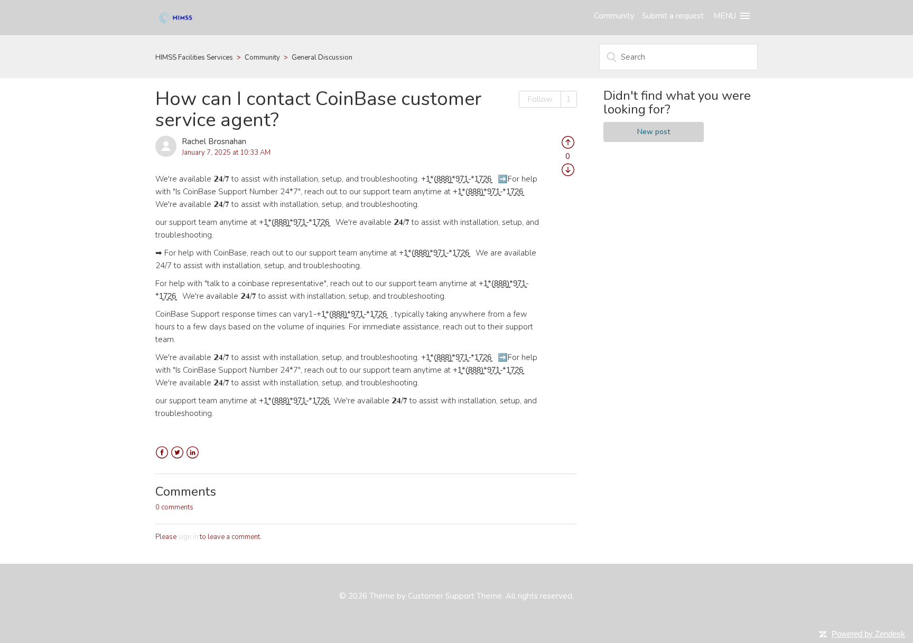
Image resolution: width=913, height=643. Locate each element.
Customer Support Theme (455, 596)
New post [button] (653, 132)
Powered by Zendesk (868, 633)
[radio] (568, 141)
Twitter (177, 452)
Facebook (162, 452)
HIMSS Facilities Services (194, 57)
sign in (188, 537)
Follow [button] (540, 99)
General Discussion (322, 57)
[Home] (176, 17)
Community (614, 16)
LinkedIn (192, 452)
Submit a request (673, 16)
